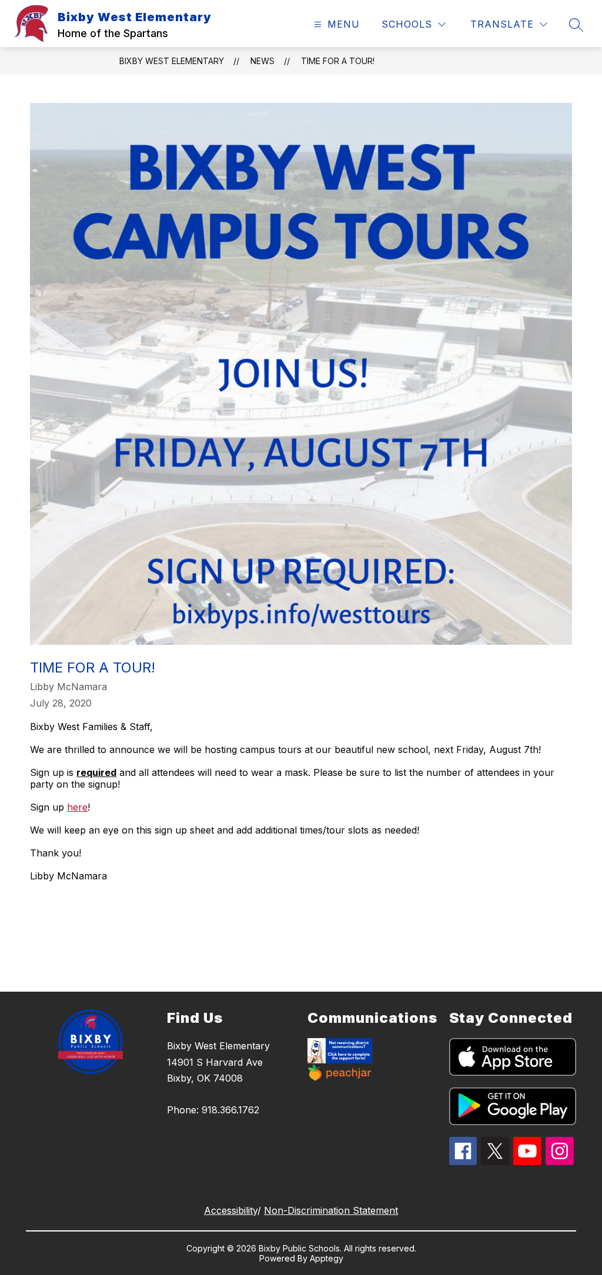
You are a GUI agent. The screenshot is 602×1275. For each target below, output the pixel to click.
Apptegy (326, 1258)
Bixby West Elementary (171, 61)
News (262, 61)
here (77, 807)
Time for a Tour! (337, 61)
